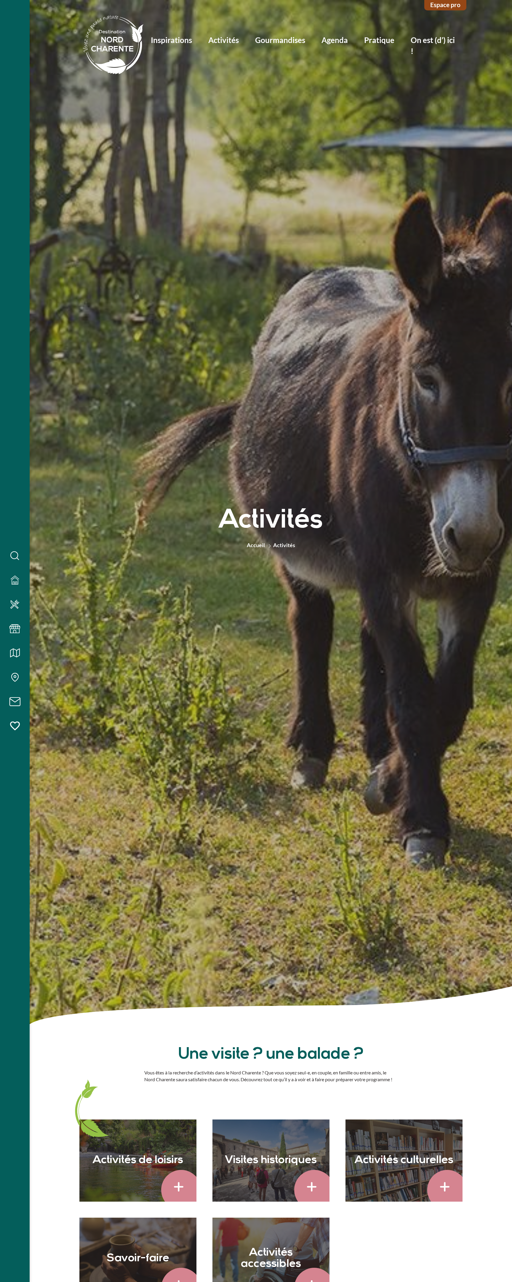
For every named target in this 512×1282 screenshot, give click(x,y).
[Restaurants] (15, 604)
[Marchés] (15, 629)
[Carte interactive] (15, 677)
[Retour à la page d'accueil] (113, 45)
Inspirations (171, 40)
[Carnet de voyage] (15, 726)
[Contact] (15, 702)
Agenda (334, 40)
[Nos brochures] (15, 653)
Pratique (379, 40)
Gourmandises (280, 40)
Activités (223, 40)
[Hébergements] (15, 580)
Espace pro (445, 4)
